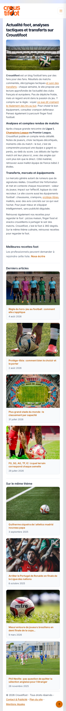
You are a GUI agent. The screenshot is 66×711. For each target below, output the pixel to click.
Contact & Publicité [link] (16, 699)
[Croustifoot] (12, 11)
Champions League (17, 132)
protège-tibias (50, 197)
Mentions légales (15, 704)
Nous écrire (38, 256)
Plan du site (36, 699)
